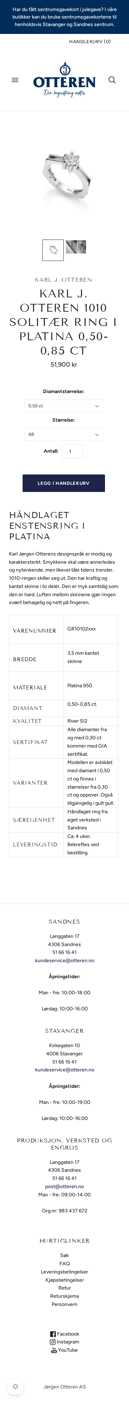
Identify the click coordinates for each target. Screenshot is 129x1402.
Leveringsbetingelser (64, 1272)
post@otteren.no (64, 1187)
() (90, 41)
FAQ (64, 1264)
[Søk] (112, 80)
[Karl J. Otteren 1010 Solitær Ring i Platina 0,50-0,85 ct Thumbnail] (53, 250)
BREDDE (25, 659)
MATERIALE (30, 687)
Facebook (67, 1334)
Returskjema (64, 1296)
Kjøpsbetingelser (65, 1280)
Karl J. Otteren (63, 279)
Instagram (67, 1342)
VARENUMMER (35, 631)
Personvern (64, 1304)
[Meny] (15, 80)
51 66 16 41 (64, 952)
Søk (64, 1255)
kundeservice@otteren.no (64, 961)
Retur (64, 1288)
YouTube (67, 1350)
